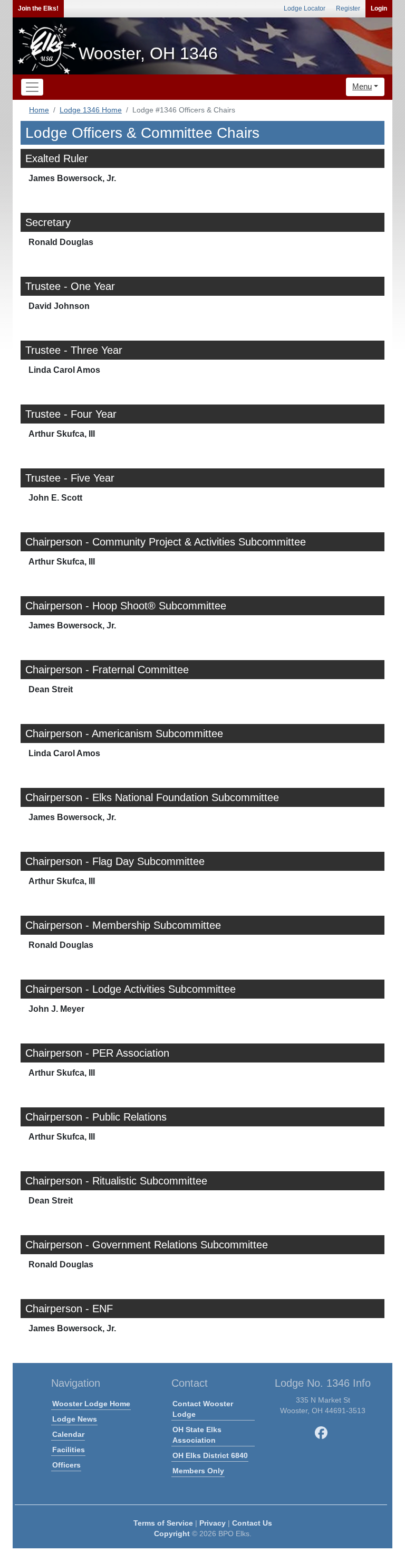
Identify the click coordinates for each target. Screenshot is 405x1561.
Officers (66, 1465)
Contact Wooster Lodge (202, 1408)
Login (379, 8)
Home (39, 110)
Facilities (68, 1449)
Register (348, 8)
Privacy (212, 1523)
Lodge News (74, 1419)
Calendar (68, 1434)
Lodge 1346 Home (91, 110)
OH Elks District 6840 (210, 1455)
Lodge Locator (304, 8)
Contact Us (252, 1523)
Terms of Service (163, 1523)
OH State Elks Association (196, 1434)
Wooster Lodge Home (91, 1403)
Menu (362, 86)
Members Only (198, 1470)
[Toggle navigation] (32, 87)
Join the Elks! (38, 8)
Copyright (172, 1533)
